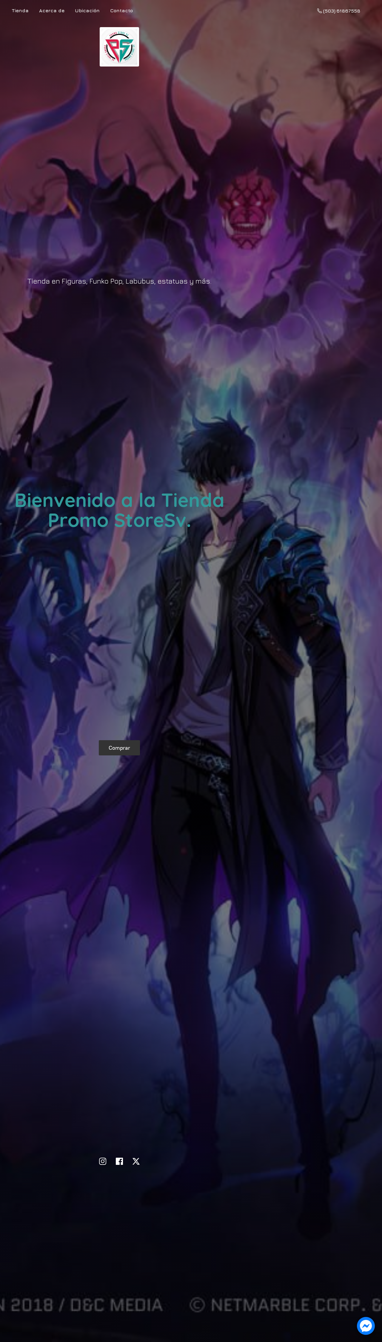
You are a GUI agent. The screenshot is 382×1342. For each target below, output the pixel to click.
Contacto (121, 10)
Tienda (20, 10)
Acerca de (51, 10)
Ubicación (87, 10)
